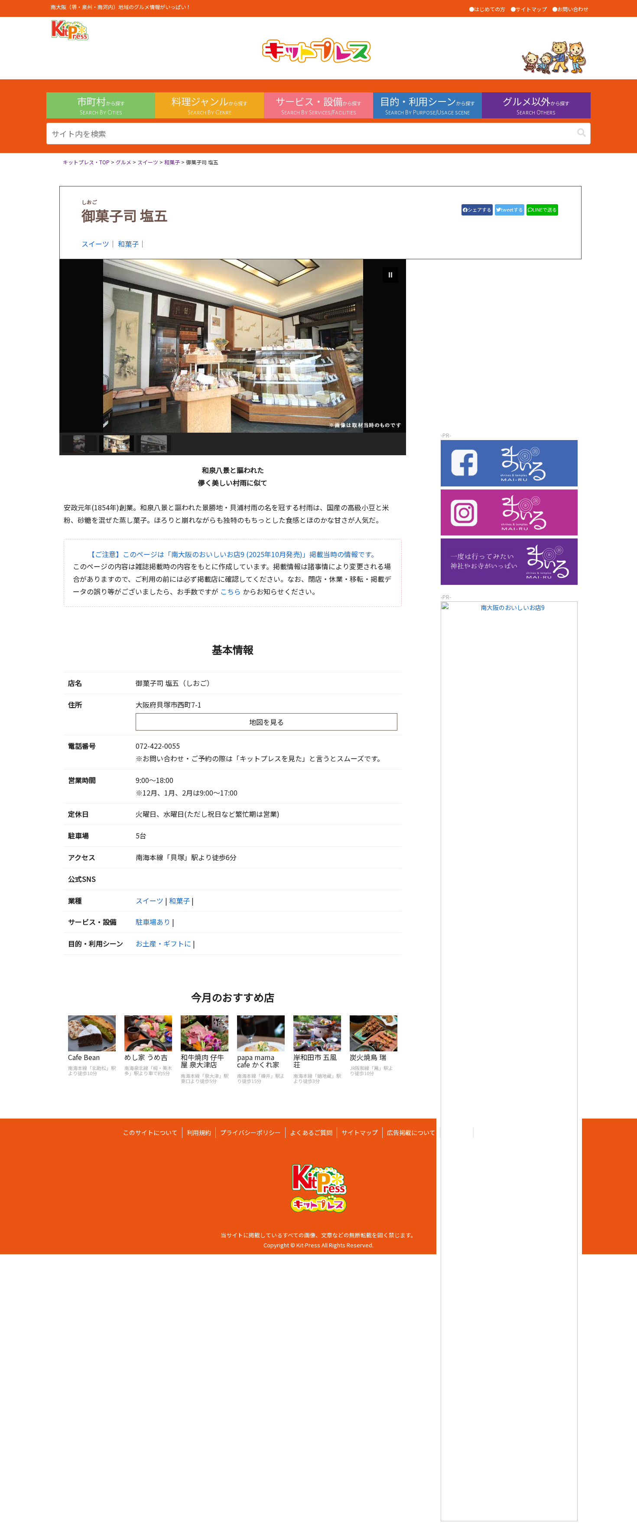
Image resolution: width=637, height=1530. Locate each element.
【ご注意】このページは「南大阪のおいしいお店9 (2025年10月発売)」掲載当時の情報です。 (233, 554)
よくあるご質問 (311, 1132)
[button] (581, 132)
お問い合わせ (496, 1132)
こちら (230, 591)
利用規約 (199, 1132)
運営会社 (457, 1132)
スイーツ (95, 243)
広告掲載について (411, 1132)
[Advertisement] (509, 374)
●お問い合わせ (570, 9)
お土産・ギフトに (163, 943)
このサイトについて (150, 1132)
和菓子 (128, 243)
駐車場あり (153, 922)
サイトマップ (359, 1132)
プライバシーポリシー (250, 1132)
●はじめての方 (487, 9)
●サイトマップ (528, 9)
